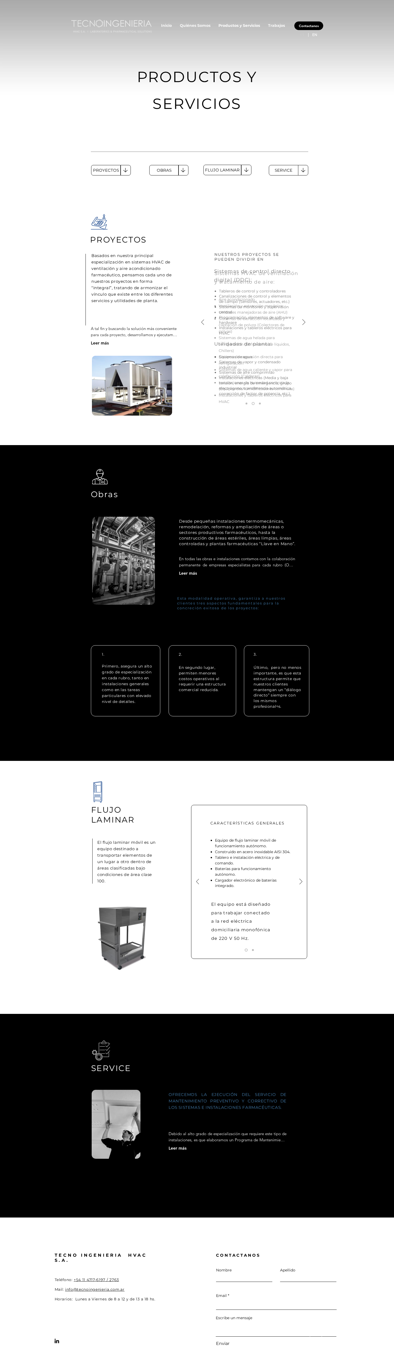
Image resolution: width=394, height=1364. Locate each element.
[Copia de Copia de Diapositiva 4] (260, 404)
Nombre (224, 1270)
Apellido (287, 1270)
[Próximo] (303, 322)
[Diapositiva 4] (246, 404)
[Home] (316, 1332)
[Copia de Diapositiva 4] (253, 403)
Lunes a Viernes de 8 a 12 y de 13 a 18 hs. (116, 1299)
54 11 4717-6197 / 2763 (97, 1279)
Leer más (100, 343)
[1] (246, 950)
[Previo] (202, 322)
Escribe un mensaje (234, 1318)
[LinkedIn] (57, 1341)
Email (221, 1295)
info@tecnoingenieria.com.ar (95, 1289)
